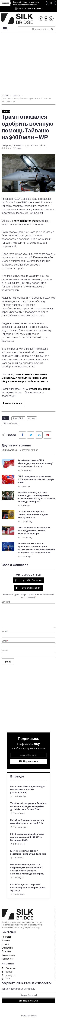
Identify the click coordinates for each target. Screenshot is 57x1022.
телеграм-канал (40, 388)
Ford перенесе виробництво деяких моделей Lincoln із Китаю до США (27, 837)
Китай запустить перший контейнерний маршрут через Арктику (28, 887)
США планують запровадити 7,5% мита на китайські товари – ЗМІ (36, 479)
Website (5, 650)
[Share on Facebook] (22, 435)
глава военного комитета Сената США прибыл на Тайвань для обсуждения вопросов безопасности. (25, 378)
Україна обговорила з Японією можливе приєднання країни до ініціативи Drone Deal (28, 806)
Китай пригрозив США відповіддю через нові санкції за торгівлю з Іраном (35, 463)
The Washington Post (25, 220)
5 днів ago (25, 505)
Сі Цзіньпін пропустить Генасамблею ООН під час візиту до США (33, 514)
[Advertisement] (28, 62)
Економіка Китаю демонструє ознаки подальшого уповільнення (27, 789)
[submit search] (52, 29)
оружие (31, 418)
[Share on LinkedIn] (39, 435)
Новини (5, 96)
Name (5, 631)
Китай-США (18, 418)
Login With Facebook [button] (31, 580)
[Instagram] (51, 18)
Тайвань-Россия (10, 423)
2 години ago (26, 470)
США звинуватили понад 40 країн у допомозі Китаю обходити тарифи (34, 530)
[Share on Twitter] (30, 435)
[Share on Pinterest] (47, 435)
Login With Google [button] (31, 588)
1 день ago (25, 486)
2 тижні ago (26, 556)
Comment (6, 602)
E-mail (5, 641)
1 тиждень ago (27, 521)
